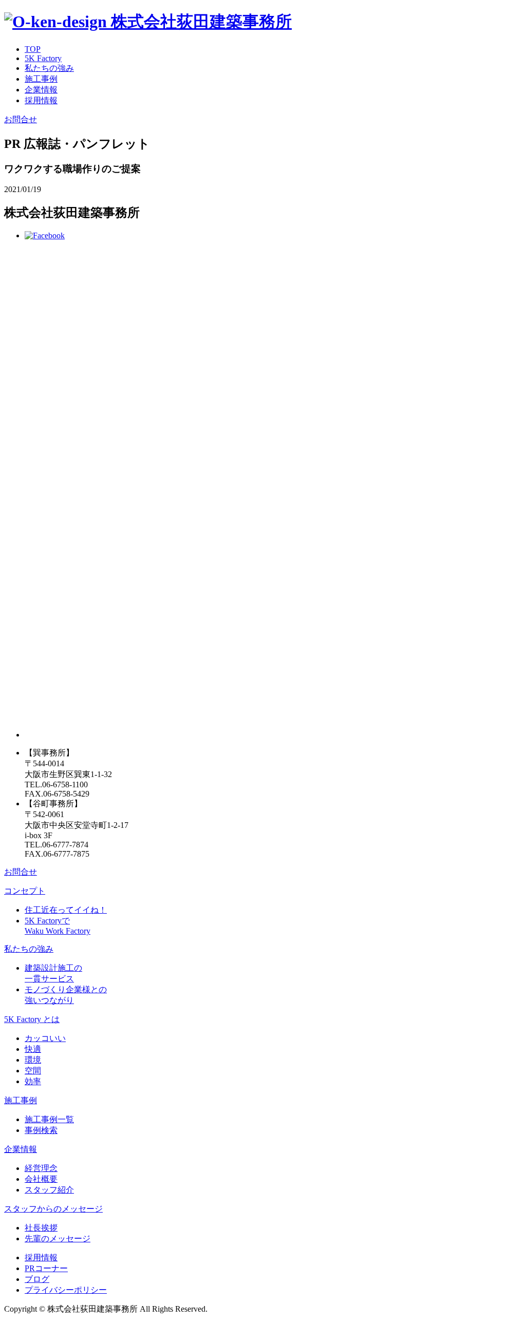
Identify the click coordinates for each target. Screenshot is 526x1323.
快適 (33, 1049)
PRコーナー (46, 1268)
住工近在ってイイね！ (66, 909)
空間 (33, 1070)
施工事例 (41, 78)
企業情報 (41, 89)
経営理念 (41, 1168)
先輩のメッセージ (57, 1238)
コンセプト (24, 890)
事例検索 (41, 1130)
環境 (33, 1059)
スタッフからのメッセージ (53, 1208)
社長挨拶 (41, 1227)
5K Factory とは (32, 1019)
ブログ (37, 1279)
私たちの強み (49, 68)
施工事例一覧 (49, 1119)
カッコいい (45, 1038)
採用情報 (41, 100)
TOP (33, 49)
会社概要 (41, 1179)
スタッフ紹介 (49, 1189)
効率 (33, 1081)
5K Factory (43, 58)
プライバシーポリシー (66, 1290)
